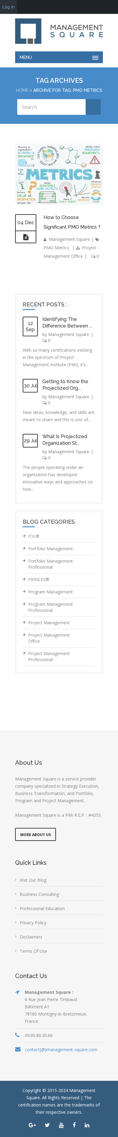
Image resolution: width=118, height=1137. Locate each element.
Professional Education (42, 908)
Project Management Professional (49, 656)
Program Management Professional (50, 607)
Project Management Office (49, 638)
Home (22, 90)
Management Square (69, 239)
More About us (35, 834)
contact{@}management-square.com (61, 1049)
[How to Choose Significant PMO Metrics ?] (25, 237)
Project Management (49, 622)
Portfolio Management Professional (50, 564)
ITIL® (33, 536)
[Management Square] (59, 31)
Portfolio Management (50, 548)
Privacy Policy (33, 922)
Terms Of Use (33, 951)
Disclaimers (31, 937)
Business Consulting (39, 894)
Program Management (50, 592)
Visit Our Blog (33, 880)
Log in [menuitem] (8, 6)
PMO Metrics (56, 247)
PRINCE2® (38, 579)
